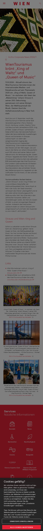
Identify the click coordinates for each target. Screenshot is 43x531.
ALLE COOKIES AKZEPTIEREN (21, 527)
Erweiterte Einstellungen (21, 521)
